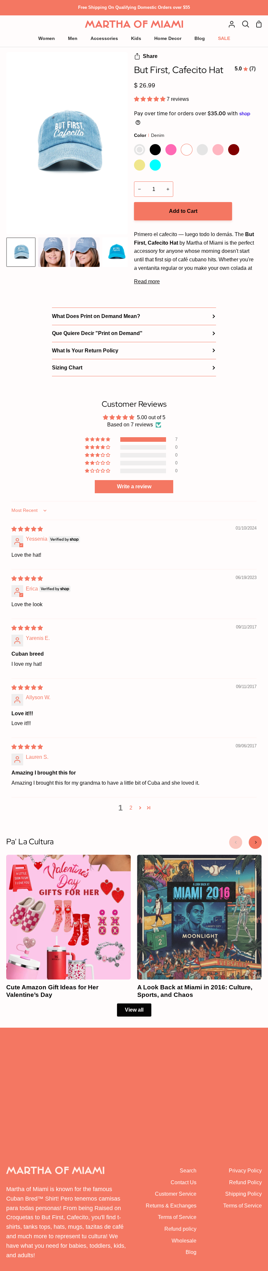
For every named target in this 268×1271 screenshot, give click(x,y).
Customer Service (175, 1194)
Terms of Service (177, 1217)
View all (134, 1010)
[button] (150, 99)
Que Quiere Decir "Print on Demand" (97, 333)
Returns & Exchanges (171, 1205)
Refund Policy (245, 1182)
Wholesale (184, 1240)
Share (150, 56)
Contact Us (183, 1182)
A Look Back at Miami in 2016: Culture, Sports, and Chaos (194, 991)
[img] (27, 529)
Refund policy (180, 1229)
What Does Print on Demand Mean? (96, 316)
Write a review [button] (134, 486)
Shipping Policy (243, 1194)
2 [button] (130, 808)
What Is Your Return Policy (85, 350)
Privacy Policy (245, 1170)
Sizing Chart (67, 367)
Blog (191, 1252)
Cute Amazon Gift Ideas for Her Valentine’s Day (52, 991)
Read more (147, 281)
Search (188, 1170)
